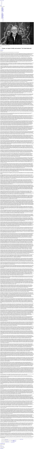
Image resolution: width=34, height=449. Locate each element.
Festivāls (2, 10)
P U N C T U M (2, 0)
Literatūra (3, 9)
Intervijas (3, 8)
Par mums (3, 17)
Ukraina (2, 7)
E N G (2, 12)
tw (0, 445)
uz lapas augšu (1, 448)
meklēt (1, 5)
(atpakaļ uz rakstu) (14, 440)
